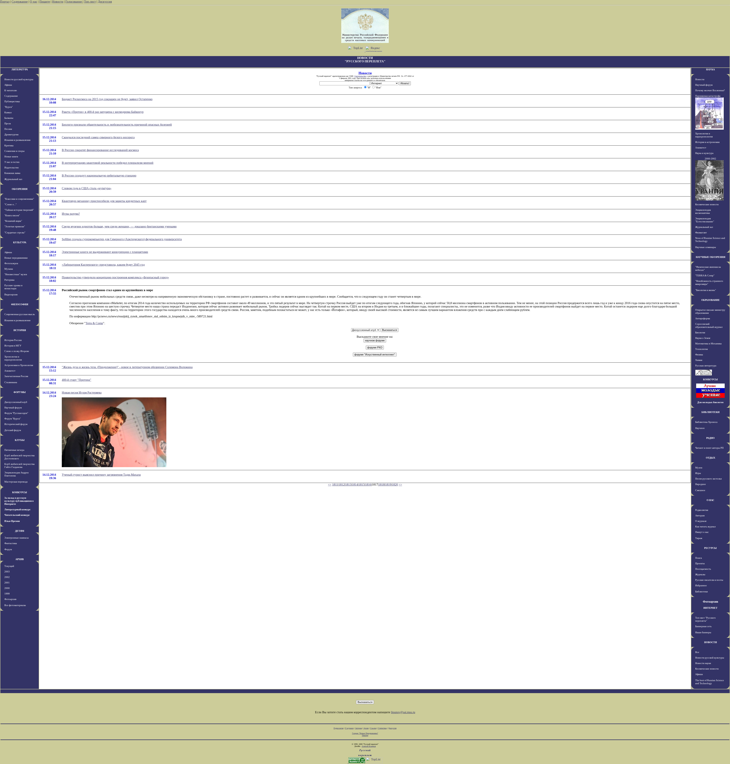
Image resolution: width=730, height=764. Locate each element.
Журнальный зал (13, 179)
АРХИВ (19, 559)
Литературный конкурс (17, 509)
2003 (7, 571)
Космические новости (707, 204)
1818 (381, 484)
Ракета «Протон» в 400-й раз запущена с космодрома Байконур (103, 111)
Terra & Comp (94, 323)
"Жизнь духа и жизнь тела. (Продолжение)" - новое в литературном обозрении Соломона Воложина (127, 367)
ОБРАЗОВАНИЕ (710, 300)
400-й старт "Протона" (76, 379)
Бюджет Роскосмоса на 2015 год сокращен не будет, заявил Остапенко (107, 99)
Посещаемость (703, 568)
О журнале (701, 521)
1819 (388, 484)
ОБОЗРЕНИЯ (19, 189)
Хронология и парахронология (13, 358)
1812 (342, 484)
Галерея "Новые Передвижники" (365, 733)
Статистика (382, 728)
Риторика (9, 279)
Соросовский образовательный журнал (708, 325)
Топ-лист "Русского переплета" (705, 619)
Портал (5, 1)
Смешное (700, 490)
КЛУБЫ (20, 440)
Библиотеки (701, 591)
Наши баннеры (703, 632)
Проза (7, 123)
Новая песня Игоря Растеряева (82, 392)
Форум (8, 549)
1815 (362, 484)
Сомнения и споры (14, 151)
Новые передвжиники (16, 257)
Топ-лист (90, 1)
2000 (7, 588)
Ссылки (373, 728)
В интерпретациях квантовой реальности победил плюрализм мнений (107, 162)
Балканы (8, 118)
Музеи (698, 467)
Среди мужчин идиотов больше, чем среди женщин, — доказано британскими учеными (119, 226)
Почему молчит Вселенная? (710, 90)
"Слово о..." (10, 204)
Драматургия (11, 134)
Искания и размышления (17, 140)
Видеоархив (10, 294)
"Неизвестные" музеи (15, 274)
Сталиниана (10, 382)
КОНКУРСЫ (19, 492)
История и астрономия (707, 142)
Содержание (20, 1)
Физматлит (701, 232)
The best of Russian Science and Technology (709, 682)
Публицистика (12, 101)
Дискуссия (105, 1)
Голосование (74, 1)
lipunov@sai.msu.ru (403, 712)
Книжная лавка (12, 173)
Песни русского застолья (708, 478)
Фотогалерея (11, 263)
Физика (699, 354)
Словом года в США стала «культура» (86, 188)
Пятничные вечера (14, 450)
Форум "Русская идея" (16, 413)
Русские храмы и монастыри (13, 287)
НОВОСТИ (710, 642)
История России (13, 340)
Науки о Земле (702, 338)
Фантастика (10, 543)
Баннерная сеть (703, 626)
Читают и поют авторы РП (709, 447)
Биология (700, 332)
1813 (348, 484)
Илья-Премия (12, 521)
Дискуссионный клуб (15, 402)
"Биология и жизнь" (705, 290)
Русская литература (705, 365)
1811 (335, 484)
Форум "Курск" (12, 418)
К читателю (10, 90)
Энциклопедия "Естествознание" (704, 220)
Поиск (698, 557)
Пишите (44, 1)
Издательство (11, 167)
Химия (698, 360)
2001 (7, 582)
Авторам (700, 515)
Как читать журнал (705, 526)
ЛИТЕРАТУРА (19, 69)
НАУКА (710, 69)
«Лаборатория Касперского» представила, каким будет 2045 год (103, 264)
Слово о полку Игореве (16, 351)
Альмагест (9, 370)
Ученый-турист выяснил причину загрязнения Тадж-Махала (101, 474)
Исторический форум (15, 424)
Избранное (701, 585)
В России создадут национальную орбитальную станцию (99, 175)
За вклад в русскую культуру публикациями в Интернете (19, 500)
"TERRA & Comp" (704, 275)
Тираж (698, 538)
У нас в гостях (12, 162)
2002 (7, 577)
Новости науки (703, 663)
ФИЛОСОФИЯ (19, 304)
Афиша (8, 84)
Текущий (9, 566)
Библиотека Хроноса (706, 422)
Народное (700, 484)
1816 (368, 484)
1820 (395, 484)
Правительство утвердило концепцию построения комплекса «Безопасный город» (115, 277)
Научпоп (700, 428)
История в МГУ (12, 345)
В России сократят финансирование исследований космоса (100, 150)
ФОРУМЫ (19, 392)
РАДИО (710, 438)
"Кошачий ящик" (13, 221)
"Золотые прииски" (14, 226)
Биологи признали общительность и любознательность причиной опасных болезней (117, 124)
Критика (8, 145)
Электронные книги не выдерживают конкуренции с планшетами (105, 252)
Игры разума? (71, 213)
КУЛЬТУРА (19, 242)
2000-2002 (710, 158)
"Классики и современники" (19, 198)
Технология (701, 349)
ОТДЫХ (710, 457)
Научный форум (13, 407)
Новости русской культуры (18, 79)
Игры (698, 473)
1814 (355, 484)
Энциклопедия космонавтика (703, 211)
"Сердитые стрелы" (14, 232)
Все (697, 652)
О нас (33, 1)
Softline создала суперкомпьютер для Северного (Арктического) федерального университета (122, 239)
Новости (57, 1)
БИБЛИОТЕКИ (710, 412)
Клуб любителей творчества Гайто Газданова (19, 465)
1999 (7, 593)
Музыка (8, 268)
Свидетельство (360, 76)
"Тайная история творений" (19, 209)
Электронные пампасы (16, 537)
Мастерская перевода (16, 481)
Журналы (700, 574)
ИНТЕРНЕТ (710, 607)
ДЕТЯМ (19, 530)
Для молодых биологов (710, 402)
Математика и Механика (708, 343)
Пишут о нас (702, 532)
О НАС (710, 500)
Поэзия (8, 129)
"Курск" (8, 106)
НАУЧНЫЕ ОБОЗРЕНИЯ (710, 257)
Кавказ (8, 112)
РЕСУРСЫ (710, 548)
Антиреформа (702, 318)
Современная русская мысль (19, 314)
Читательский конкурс (17, 515)
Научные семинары (705, 247)
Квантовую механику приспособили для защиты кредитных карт (104, 201)
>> (400, 484)
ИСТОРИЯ (19, 330)
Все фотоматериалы (15, 605)
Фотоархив (10, 599)
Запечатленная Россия (16, 376)
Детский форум (12, 430)
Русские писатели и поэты (709, 580)
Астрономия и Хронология (18, 365)
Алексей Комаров (369, 746)
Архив (366, 728)
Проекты (700, 563)
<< (329, 484)
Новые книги (11, 156)
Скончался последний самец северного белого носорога (98, 137)
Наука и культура (704, 153)
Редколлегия (701, 510)
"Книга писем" (12, 215)
